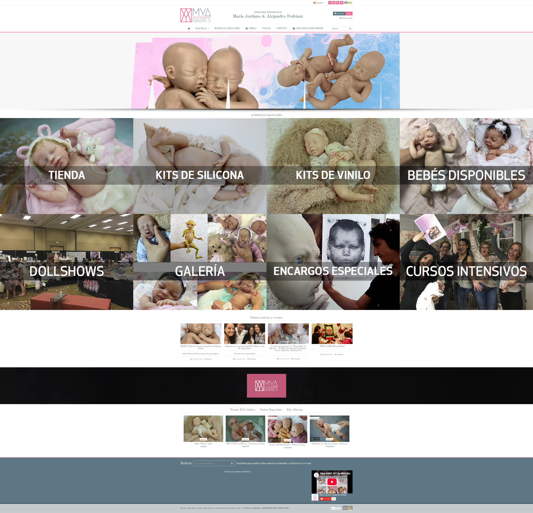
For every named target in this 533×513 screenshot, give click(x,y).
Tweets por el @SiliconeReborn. (237, 471)
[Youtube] (333, 2)
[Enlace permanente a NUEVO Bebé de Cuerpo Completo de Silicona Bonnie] (200, 333)
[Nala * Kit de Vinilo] (203, 429)
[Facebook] (330, 2)
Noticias (209, 359)
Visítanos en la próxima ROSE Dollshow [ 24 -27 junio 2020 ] (245, 347)
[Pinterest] (337, 2)
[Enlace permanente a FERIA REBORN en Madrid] (332, 333)
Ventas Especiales (271, 409)
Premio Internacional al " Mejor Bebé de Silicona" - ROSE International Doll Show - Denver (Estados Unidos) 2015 (288, 348)
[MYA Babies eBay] (348, 2)
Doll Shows (253, 359)
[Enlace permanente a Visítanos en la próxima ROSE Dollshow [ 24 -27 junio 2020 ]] (244, 333)
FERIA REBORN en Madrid (332, 346)
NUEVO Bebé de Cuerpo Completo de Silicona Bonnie (201, 347)
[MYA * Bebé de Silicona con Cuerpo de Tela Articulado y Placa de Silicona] (245, 429)
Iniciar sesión (347, 18)
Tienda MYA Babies (242, 409)
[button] (202, 28)
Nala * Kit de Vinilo (203, 444)
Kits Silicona (295, 409)
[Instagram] (341, 2)
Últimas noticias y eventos (266, 317)
